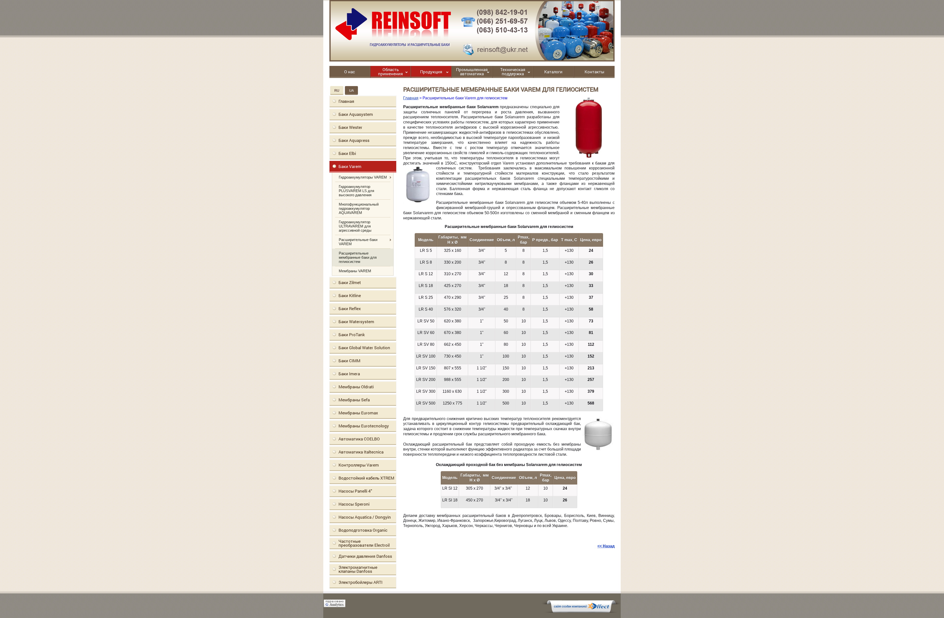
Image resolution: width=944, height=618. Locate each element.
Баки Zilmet (350, 282)
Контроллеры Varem (359, 465)
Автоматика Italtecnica (361, 452)
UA (351, 90)
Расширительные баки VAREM (358, 242)
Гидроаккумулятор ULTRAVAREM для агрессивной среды (355, 226)
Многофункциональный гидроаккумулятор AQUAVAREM (359, 208)
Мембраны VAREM (355, 271)
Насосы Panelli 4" (355, 491)
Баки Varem (350, 166)
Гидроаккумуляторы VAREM (363, 177)
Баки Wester (350, 127)
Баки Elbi (347, 153)
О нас (349, 72)
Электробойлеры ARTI (361, 582)
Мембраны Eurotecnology (364, 426)
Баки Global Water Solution (364, 347)
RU (336, 90)
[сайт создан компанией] (581, 611)
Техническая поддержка (512, 71)
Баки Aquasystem (356, 114)
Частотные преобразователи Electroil (364, 543)
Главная (346, 101)
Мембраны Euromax (358, 413)
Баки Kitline (350, 295)
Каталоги (553, 72)
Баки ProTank (352, 334)
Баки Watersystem (356, 321)
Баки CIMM (349, 360)
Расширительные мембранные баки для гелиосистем (358, 257)
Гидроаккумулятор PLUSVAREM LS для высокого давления (356, 190)
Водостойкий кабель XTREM (366, 478)
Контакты (594, 72)
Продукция (431, 72)
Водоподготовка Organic (363, 530)
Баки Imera (349, 374)
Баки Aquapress (354, 140)
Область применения (390, 71)
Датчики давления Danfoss (365, 556)
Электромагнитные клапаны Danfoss (358, 569)
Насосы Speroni (354, 504)
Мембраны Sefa (354, 400)
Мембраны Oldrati (356, 387)
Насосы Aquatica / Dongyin (365, 517)
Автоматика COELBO (359, 439)
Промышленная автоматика (472, 71)
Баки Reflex (350, 308)
